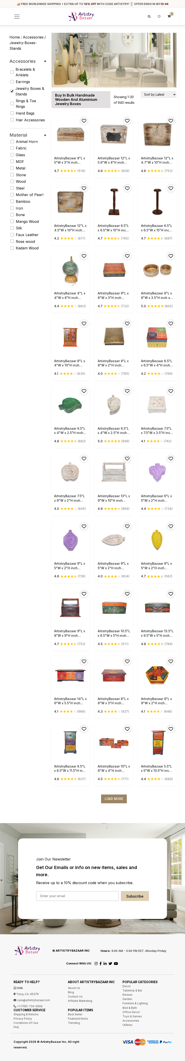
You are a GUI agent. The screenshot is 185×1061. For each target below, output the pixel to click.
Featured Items (78, 1018)
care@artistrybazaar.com (33, 1000)
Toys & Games (132, 1016)
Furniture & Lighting (135, 1003)
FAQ (16, 1027)
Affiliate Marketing (80, 1000)
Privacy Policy (23, 1018)
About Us (74, 988)
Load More (114, 799)
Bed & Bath (130, 1007)
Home (14, 37)
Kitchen (127, 994)
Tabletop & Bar (132, 990)
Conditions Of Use (26, 1023)
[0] (169, 16)
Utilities (127, 1025)
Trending (74, 1023)
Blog (71, 992)
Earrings (23, 81)
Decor (127, 986)
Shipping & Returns (26, 1014)
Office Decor (131, 1012)
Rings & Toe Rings (26, 104)
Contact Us (75, 996)
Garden (127, 999)
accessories (33, 37)
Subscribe (134, 896)
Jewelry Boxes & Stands (29, 91)
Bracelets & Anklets (25, 72)
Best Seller (75, 1014)
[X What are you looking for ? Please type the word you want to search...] (148, 16)
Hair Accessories (30, 120)
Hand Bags (25, 113)
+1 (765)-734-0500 (29, 1006)
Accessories (28, 61)
